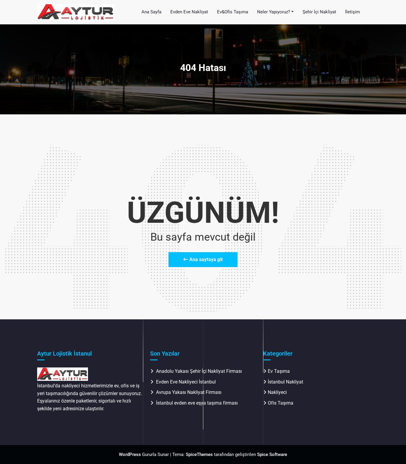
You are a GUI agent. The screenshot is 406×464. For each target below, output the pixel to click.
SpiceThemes (199, 454)
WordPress (130, 454)
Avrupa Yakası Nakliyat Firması (188, 392)
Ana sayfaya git (205, 259)
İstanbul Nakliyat (285, 382)
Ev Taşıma (279, 371)
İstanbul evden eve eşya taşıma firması (197, 403)
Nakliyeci (277, 392)
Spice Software (272, 454)
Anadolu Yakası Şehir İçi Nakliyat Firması (199, 371)
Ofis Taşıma (280, 403)
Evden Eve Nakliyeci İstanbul (186, 382)
